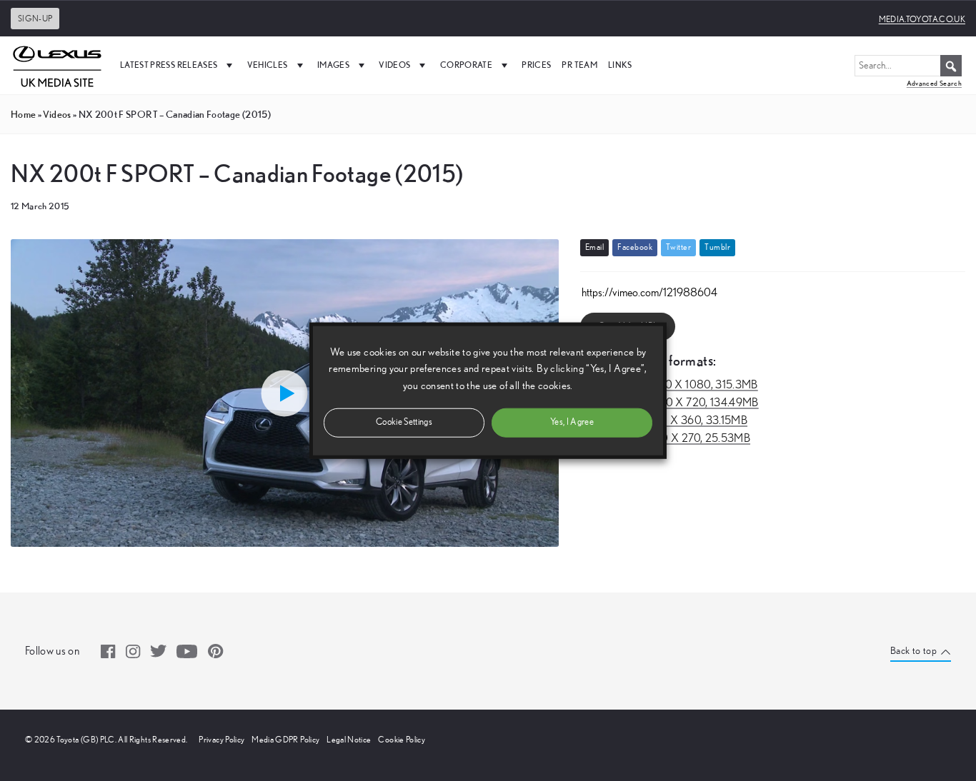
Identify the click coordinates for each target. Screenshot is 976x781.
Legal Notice (349, 739)
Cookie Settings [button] (404, 421)
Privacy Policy (221, 739)
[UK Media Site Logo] (57, 65)
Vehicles (267, 64)
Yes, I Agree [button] (572, 421)
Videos (394, 64)
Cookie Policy (401, 739)
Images (333, 64)
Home (23, 114)
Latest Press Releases (168, 64)
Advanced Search (934, 83)
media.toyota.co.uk (922, 19)
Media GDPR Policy (285, 739)
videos (57, 114)
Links (620, 64)
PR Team (579, 64)
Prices (536, 64)
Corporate (466, 64)
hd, (669, 384)
